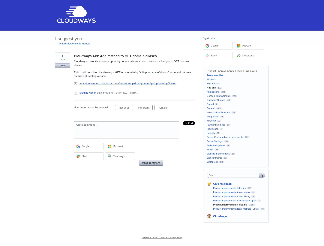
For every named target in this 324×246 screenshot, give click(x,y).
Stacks (210, 149)
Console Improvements (218, 96)
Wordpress (212, 162)
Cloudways (220, 216)
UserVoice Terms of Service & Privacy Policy (162, 237)
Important (145, 108)
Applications (213, 92)
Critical (165, 108)
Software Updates (216, 145)
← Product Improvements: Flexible (72, 43)
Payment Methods (216, 125)
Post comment (151, 162)
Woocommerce (214, 158)
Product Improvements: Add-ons (229, 188)
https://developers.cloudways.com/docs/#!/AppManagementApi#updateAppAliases (127, 83)
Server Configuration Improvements (225, 137)
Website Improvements (218, 153)
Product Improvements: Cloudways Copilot (235, 200)
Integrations (213, 116)
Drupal (210, 104)
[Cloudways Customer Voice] (76, 15)
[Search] (262, 175)
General (211, 108)
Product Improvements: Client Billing (232, 196)
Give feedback (222, 183)
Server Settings (214, 141)
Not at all (126, 108)
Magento (211, 120)
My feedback (213, 83)
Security (211, 133)
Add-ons (251, 70)
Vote (63, 65)
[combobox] (234, 175)
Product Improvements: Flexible (225, 70)
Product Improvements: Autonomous (231, 192)
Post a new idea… (216, 75)
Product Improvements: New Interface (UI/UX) (236, 209)
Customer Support (216, 100)
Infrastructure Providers (218, 112)
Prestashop (212, 129)
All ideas (211, 79)
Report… (134, 93)
